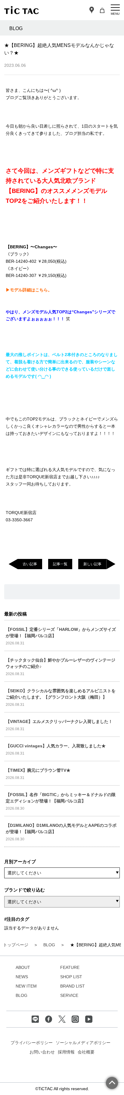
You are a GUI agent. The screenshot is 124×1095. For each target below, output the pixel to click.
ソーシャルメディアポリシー (83, 1042)
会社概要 (86, 1052)
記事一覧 (60, 564)
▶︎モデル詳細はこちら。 (29, 289)
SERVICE (69, 995)
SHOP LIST (71, 976)
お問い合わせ (42, 1052)
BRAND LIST (72, 986)
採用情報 (66, 1052)
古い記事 (30, 564)
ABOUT (23, 967)
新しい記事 (92, 564)
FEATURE (69, 967)
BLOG (21, 995)
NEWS (22, 976)
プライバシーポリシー (32, 1042)
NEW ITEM (26, 986)
